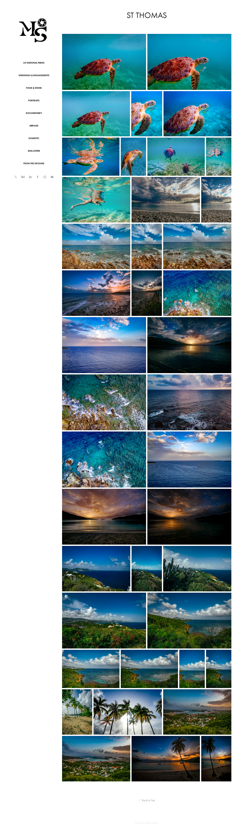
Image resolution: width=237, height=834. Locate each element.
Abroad (33, 125)
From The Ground (33, 163)
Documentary (34, 113)
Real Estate (34, 151)
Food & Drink (34, 88)
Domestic (34, 138)
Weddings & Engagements (34, 75)
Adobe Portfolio (151, 823)
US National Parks (33, 62)
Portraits (34, 100)
